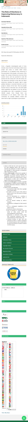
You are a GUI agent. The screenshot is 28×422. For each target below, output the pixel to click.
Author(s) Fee (6, 257)
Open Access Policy (7, 260)
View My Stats (6, 413)
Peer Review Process (8, 248)
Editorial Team (6, 234)
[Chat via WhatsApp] (24, 418)
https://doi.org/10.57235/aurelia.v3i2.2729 (14, 52)
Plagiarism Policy (7, 251)
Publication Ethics (7, 240)
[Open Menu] (1, 1)
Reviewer (5, 237)
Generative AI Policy (8, 254)
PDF (4, 123)
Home (2, 6)
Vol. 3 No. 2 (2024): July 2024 (8, 8)
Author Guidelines (7, 242)
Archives (7, 6)
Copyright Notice (7, 245)
